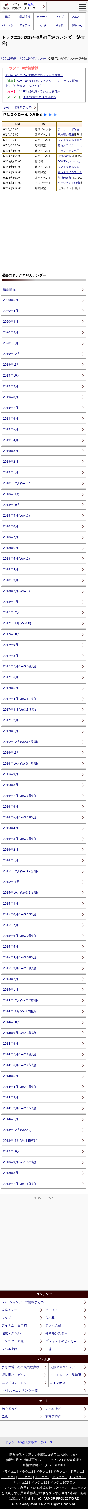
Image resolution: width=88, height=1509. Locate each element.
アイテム (24, 25)
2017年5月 (10, 688)
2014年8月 (10, 1043)
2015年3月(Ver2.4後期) (19, 968)
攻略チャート (11, 1310)
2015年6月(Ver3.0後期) (19, 935)
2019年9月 (10, 386)
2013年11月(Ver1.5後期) (20, 1140)
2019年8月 (10, 397)
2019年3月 (10, 451)
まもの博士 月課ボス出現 (39, 97)
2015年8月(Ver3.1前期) (19, 914)
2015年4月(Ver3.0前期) (19, 957)
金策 (5, 1416)
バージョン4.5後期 (69, 182)
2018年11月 (11, 494)
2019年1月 (10, 472)
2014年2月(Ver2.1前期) (19, 1108)
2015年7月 (10, 925)
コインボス (57, 1383)
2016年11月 (11, 752)
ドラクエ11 (20, 1482)
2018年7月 (10, 537)
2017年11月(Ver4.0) (17, 623)
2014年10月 (11, 1022)
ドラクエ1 (9, 1471)
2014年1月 (10, 1119)
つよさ (42, 25)
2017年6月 (10, 677)
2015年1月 (10, 989)
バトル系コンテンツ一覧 (20, 1390)
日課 (48, 1349)
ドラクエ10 (77, 1477)
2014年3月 (10, 1097)
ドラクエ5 (77, 1471)
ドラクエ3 (43, 1471)
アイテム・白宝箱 (14, 1325)
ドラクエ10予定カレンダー (32, 58)
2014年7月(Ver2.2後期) (19, 1054)
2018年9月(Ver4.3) (16, 515)
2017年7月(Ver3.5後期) (19, 666)
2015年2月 (10, 979)
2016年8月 (10, 785)
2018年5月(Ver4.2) (16, 558)
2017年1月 (10, 731)
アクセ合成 (53, 1325)
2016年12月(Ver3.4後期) (20, 742)
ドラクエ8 (42, 1477)
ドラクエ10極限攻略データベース (29, 1442)
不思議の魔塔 (66, 134)
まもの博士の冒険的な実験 (20, 1367)
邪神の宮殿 (64, 156)
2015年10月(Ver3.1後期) (20, 892)
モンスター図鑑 (13, 1341)
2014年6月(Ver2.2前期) (19, 1065)
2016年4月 (10, 828)
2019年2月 (10, 461)
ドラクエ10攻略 (8, 58)
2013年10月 (11, 1151)
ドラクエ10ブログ (63, 1482)
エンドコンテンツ (14, 1383)
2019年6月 (10, 418)
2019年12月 (11, 354)
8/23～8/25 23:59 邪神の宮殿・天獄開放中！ (34, 75)
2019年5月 (10, 429)
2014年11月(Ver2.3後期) (20, 1011)
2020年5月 (10, 300)
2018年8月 (10, 526)
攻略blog (77, 25)
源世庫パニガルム (14, 1375)
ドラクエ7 (25, 1477)
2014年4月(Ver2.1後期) (19, 1087)
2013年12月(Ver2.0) (17, 1130)
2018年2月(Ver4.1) (16, 591)
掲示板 (60, 25)
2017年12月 (11, 612)
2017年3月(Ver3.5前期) (19, 709)
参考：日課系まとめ (18, 107)
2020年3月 (10, 321)
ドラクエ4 (60, 1471)
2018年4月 (10, 569)
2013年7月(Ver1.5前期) (19, 1183)
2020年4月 (10, 310)
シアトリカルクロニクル (73, 140)
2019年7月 (10, 407)
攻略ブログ (53, 1416)
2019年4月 (10, 440)
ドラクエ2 (26, 1471)
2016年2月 (10, 849)
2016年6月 (10, 806)
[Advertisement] (44, 230)
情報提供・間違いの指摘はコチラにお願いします (44, 1454)
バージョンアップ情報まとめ (23, 1302)
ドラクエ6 (8, 1477)
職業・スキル (11, 1333)
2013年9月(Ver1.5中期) (19, 1162)
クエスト (77, 16)
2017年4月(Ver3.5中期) (19, 699)
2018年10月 (11, 505)
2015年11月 (11, 882)
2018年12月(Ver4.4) (17, 483)
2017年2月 (10, 720)
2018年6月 (10, 548)
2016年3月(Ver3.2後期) (19, 839)
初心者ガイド (11, 1408)
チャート (42, 16)
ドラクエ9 (59, 1477)
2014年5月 (10, 1076)
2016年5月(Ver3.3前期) (19, 817)
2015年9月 (10, 903)
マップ (60, 16)
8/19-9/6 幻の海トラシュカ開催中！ (40, 91)
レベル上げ (9, 1349)
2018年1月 (10, 602)
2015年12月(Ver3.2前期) (20, 871)
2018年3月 (10, 580)
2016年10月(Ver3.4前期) (20, 763)
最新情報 (24, 16)
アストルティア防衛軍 (65, 1375)
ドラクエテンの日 (68, 150)
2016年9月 (10, 774)
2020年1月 (10, 343)
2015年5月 (10, 946)
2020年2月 (10, 332)
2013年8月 (10, 1173)
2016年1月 (10, 860)
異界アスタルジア (62, 1367)
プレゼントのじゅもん (61, 1341)
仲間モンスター (56, 1333)
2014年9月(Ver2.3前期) (19, 1033)
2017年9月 (10, 645)
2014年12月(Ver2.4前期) (20, 1000)
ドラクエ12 (39, 1482)
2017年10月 (11, 634)
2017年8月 (10, 655)
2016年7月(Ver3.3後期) (19, 795)
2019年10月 (11, 375)
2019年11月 (11, 364)
